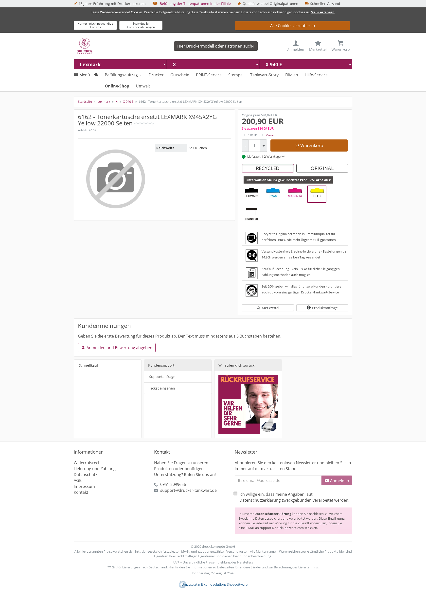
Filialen (291, 75)
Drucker (156, 75)
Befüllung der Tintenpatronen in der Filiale (195, 3)
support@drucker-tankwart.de (188, 490)
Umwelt (143, 86)
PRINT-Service (209, 75)
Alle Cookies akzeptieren (292, 25)
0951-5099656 (173, 484)
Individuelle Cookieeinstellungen (141, 25)
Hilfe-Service (316, 75)
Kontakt (81, 492)
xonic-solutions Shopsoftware (226, 584)
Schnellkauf (88, 365)
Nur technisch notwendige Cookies (95, 25)
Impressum (84, 486)
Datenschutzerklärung (272, 513)
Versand (271, 135)
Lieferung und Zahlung (95, 468)
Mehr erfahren (323, 12)
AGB (78, 480)
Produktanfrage (325, 308)
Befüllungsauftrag (121, 75)
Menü (84, 75)
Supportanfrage (162, 376)
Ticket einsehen (162, 388)
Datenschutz (85, 474)
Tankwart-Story (264, 75)
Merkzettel (270, 308)
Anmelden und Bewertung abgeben (119, 347)
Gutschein (179, 75)
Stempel (236, 75)
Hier (171, 567)
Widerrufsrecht (88, 462)
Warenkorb (311, 145)
